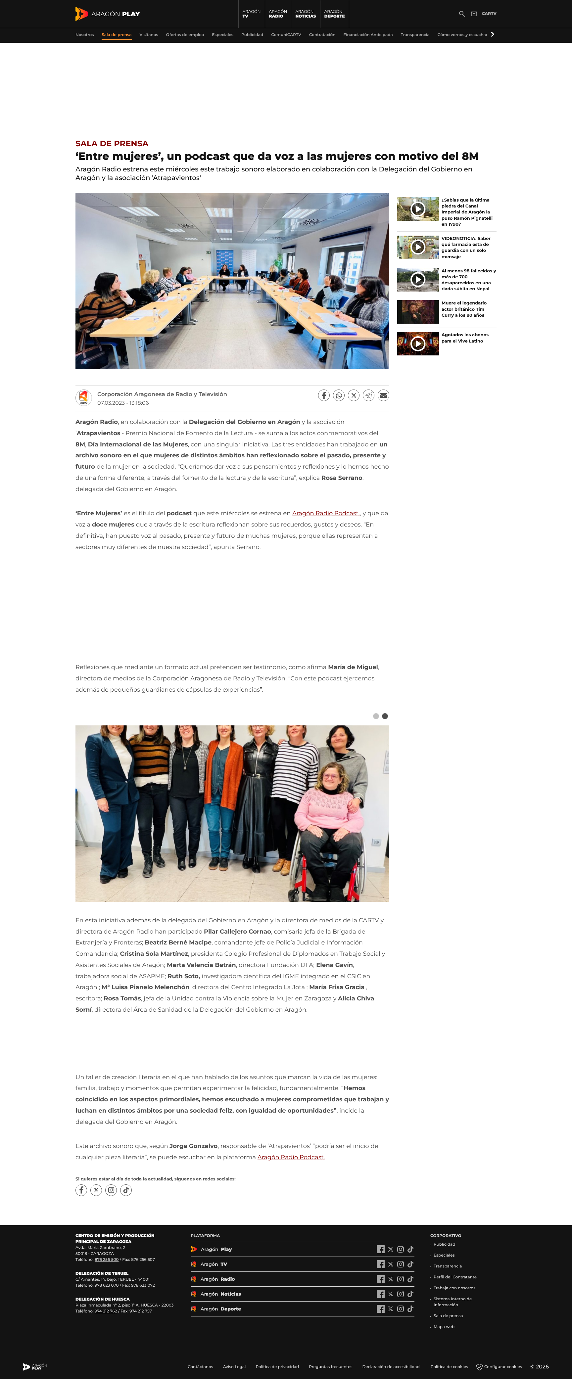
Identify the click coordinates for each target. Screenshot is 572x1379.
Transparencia (448, 1266)
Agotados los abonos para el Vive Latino (465, 338)
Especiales (444, 1255)
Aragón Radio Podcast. (326, 513)
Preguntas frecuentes (330, 1366)
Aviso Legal (234, 1366)
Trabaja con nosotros (454, 1288)
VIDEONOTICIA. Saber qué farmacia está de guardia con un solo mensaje (466, 247)
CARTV (489, 13)
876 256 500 (107, 1259)
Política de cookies (449, 1366)
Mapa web (444, 1326)
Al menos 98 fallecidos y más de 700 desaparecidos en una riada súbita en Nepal (469, 280)
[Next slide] (384, 716)
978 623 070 (107, 1285)
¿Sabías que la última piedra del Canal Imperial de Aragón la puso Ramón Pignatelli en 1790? (467, 212)
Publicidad (444, 1244)
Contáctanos (200, 1366)
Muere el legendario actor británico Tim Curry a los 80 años (464, 309)
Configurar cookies (503, 1366)
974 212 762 (106, 1311)
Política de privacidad (277, 1366)
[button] (492, 34)
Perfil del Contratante (455, 1277)
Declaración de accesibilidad (391, 1366)
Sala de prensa (111, 144)
